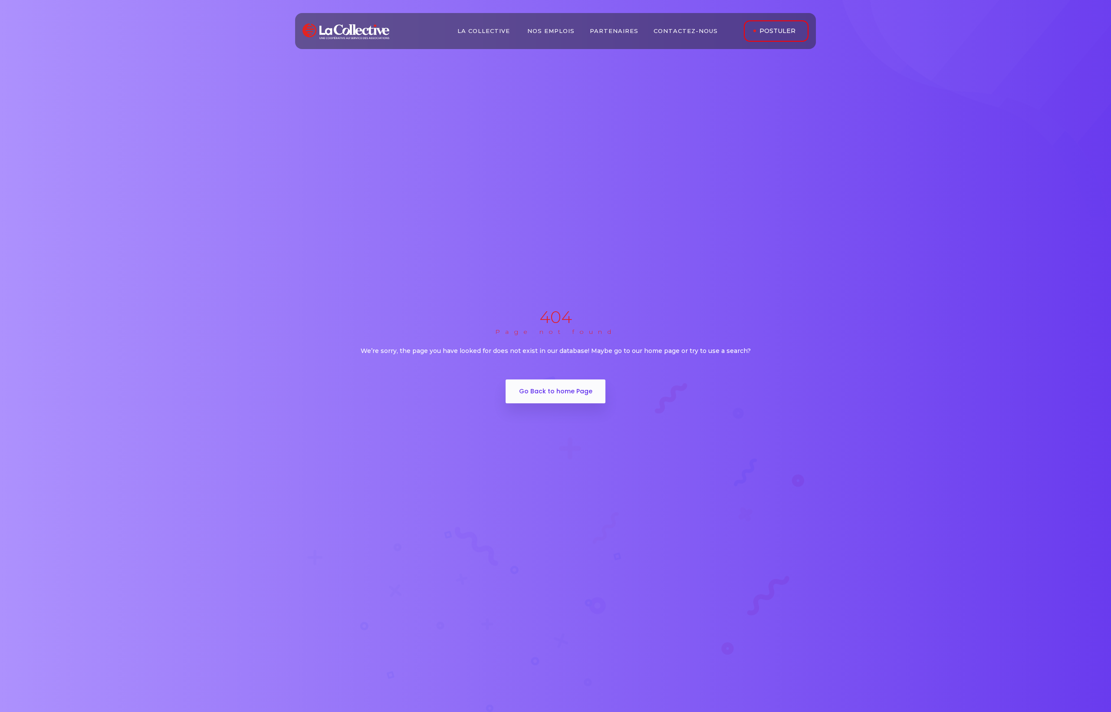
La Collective (484, 30)
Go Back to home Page (555, 391)
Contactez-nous (687, 30)
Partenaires (615, 30)
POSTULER (777, 31)
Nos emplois (552, 30)
